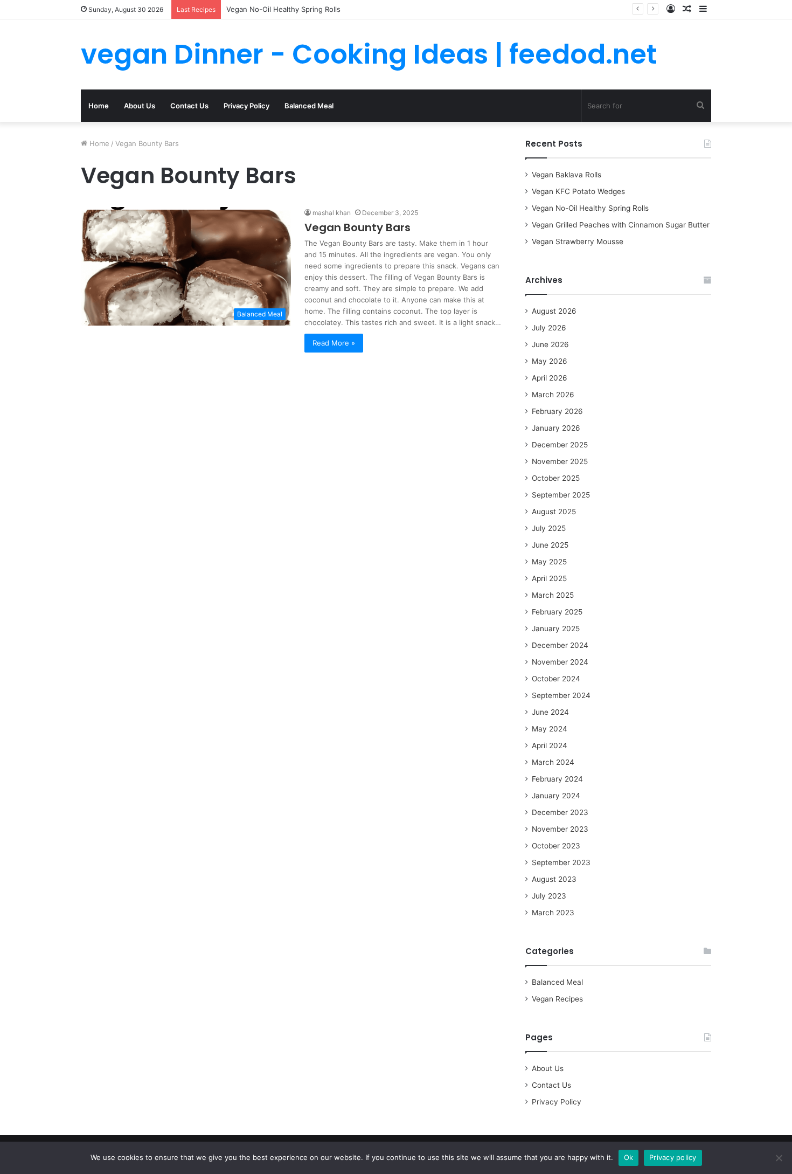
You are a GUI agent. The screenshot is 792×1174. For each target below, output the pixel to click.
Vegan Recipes (557, 999)
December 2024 (560, 645)
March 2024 (553, 762)
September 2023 (561, 862)
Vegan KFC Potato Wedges (578, 191)
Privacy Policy (246, 105)
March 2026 (553, 394)
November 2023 (560, 829)
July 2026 (549, 327)
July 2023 (549, 896)
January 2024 (556, 795)
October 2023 (556, 845)
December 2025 (560, 444)
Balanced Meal (309, 105)
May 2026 (549, 361)
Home (98, 105)
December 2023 (560, 812)
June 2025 (550, 545)
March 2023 (553, 912)
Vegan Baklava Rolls (566, 174)
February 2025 (557, 611)
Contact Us (189, 105)
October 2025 (556, 478)
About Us (139, 105)
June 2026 (550, 344)
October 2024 (556, 678)
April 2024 (549, 745)
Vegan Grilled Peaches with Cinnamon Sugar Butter (621, 224)
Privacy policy (673, 1157)
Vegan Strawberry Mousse (577, 241)
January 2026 (556, 428)
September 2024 (561, 695)
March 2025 (553, 595)
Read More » (333, 343)
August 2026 (554, 311)
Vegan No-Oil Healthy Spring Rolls (283, 9)
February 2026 (557, 411)
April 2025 (549, 578)
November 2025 (560, 461)
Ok (629, 1157)
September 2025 (561, 495)
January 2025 (556, 628)
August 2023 (554, 879)
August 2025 (554, 511)
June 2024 (550, 712)
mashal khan (331, 213)
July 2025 (549, 528)
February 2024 (557, 779)
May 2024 (549, 728)
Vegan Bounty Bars (357, 227)
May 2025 (549, 561)
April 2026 (549, 378)
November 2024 (560, 662)
